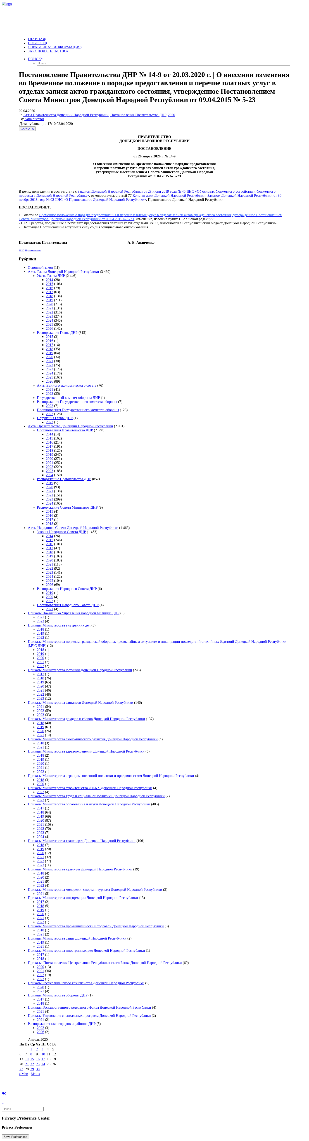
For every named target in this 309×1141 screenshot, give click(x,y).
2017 (49, 292)
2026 (49, 328)
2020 (171, 115)
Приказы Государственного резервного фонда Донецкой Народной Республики (89, 1007)
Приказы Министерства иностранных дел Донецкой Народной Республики (86, 950)
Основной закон (40, 267)
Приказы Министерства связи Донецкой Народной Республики (77, 938)
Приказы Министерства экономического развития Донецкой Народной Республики (93, 739)
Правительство (33, 250)
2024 (49, 320)
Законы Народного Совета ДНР (61, 532)
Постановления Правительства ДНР (138, 115)
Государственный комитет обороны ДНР (68, 398)
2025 (49, 324)
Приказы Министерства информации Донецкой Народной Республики (83, 898)
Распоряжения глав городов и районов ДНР (62, 1024)
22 (32, 1064)
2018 (49, 296)
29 (32, 1069)
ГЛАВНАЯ (36, 39)
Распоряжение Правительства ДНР (64, 479)
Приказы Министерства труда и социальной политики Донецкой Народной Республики (96, 796)
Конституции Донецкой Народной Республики (169, 195)
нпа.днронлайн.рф (68, 1081)
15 (32, 1059)
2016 (49, 288)
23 (38, 1064)
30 (38, 1069)
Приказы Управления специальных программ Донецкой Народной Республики (89, 1015)
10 (43, 1054)
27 (21, 1069)
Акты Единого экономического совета (66, 385)
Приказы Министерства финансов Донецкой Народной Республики (80, 702)
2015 (49, 284)
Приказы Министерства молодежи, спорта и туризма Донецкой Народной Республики (95, 889)
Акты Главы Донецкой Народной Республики (63, 272)
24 (43, 1064)
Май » (35, 1074)
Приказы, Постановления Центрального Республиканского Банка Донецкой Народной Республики (105, 963)
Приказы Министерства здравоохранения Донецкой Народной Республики (86, 751)
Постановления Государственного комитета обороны (78, 410)
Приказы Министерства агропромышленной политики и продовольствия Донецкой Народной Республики (111, 776)
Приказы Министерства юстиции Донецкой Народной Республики (80, 670)
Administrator (34, 119)
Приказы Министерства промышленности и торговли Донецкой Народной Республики (96, 926)
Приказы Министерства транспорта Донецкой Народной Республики (81, 841)
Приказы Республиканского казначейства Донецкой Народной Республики (86, 983)
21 (27, 1064)
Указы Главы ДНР (51, 276)
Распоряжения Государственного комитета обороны (77, 402)
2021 (49, 308)
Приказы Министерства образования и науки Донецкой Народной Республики (89, 804)
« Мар (23, 1074)
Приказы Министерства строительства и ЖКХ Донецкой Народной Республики (90, 788)
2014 (49, 280)
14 (27, 1059)
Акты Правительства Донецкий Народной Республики (66, 115)
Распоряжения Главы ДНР (57, 332)
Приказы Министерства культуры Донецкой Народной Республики (80, 869)
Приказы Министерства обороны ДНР (58, 995)
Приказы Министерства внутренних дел (59, 625)
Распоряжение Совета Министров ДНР (67, 507)
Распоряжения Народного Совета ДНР (67, 589)
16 (38, 1059)
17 (43, 1059)
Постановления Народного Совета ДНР (68, 605)
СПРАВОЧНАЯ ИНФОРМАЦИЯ (54, 47)
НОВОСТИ (37, 43)
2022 (49, 312)
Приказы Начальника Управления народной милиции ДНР (73, 613)
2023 (49, 316)
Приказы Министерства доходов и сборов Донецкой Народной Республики (86, 719)
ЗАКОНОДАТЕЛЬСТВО (47, 51)
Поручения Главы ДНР (55, 418)
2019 (49, 300)
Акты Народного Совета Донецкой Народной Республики (73, 528)
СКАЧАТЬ (27, 129)
